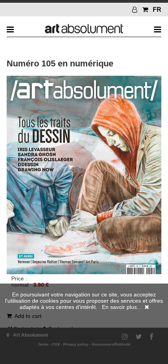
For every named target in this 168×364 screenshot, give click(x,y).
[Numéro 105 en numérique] (84, 272)
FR (157, 9)
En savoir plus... (121, 307)
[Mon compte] (135, 9)
